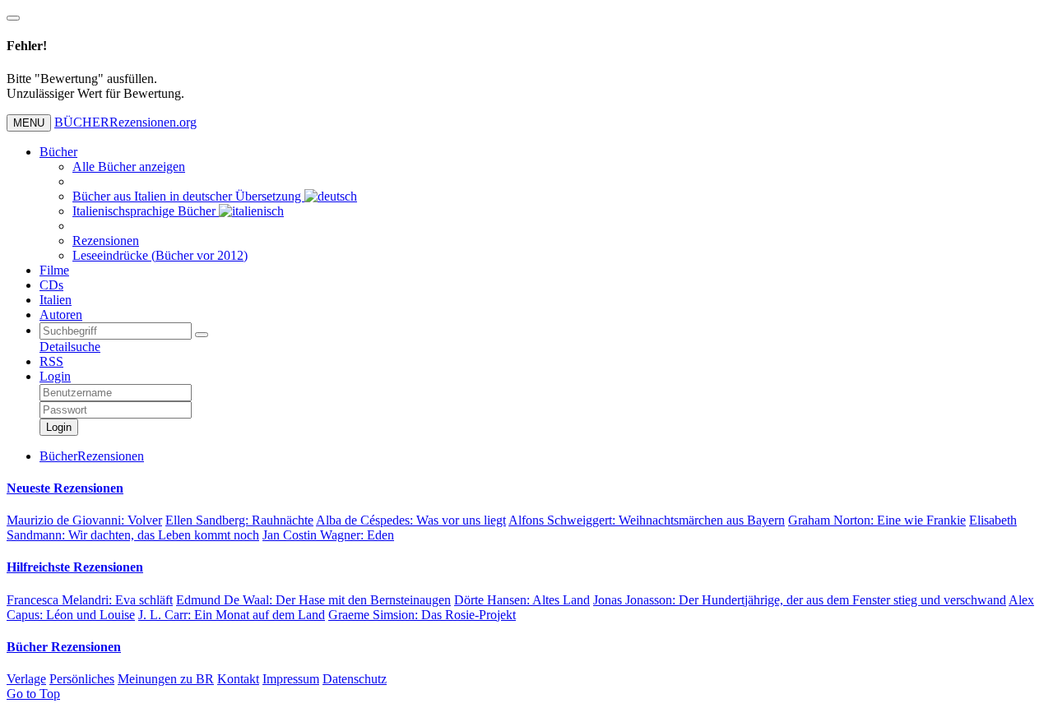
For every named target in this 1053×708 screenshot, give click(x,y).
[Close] (13, 18)
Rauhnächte (239, 520)
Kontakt (238, 679)
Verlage (26, 679)
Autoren (60, 315)
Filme (54, 270)
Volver (84, 520)
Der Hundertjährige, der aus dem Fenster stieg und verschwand (799, 600)
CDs (51, 285)
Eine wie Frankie (877, 520)
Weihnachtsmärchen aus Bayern (646, 520)
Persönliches (81, 679)
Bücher (58, 152)
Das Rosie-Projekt (422, 615)
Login (55, 376)
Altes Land (522, 600)
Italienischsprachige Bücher (145, 211)
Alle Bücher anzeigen (128, 167)
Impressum (290, 679)
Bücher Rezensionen (64, 647)
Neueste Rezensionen (65, 488)
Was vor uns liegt (411, 520)
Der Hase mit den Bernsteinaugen (313, 600)
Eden (328, 535)
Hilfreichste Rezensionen (75, 567)
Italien (55, 300)
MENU (28, 123)
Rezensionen (105, 241)
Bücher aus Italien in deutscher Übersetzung (188, 196)
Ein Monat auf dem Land (231, 615)
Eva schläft (90, 600)
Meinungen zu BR (166, 679)
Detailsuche (69, 347)
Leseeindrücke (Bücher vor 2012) (160, 255)
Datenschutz (354, 679)
